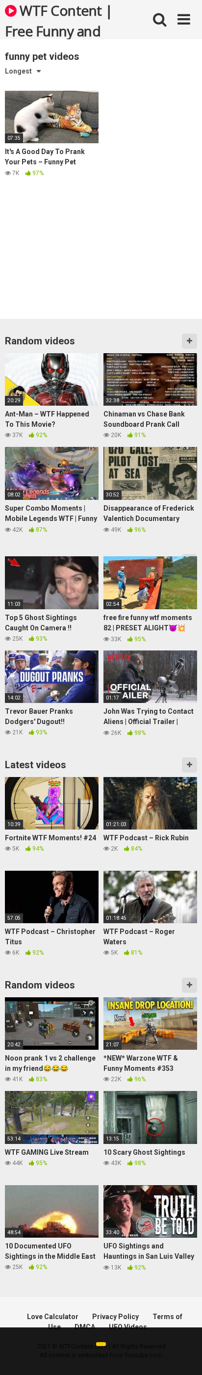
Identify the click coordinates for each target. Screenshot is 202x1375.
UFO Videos (128, 1327)
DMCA (85, 1327)
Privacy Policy (115, 1317)
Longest (18, 71)
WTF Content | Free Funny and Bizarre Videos (59, 20)
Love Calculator (52, 1317)
